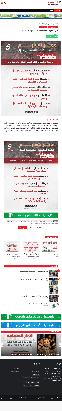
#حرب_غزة (26, 377)
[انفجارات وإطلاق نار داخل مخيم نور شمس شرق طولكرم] (53, 298)
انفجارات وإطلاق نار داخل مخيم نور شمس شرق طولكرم (35, 296)
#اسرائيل (37, 369)
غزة (33, 388)
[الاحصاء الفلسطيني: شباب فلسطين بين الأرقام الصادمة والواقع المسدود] (12, 246)
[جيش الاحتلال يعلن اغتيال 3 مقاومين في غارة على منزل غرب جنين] (53, 286)
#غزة (38, 382)
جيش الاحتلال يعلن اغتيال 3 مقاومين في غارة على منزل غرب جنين (32, 279)
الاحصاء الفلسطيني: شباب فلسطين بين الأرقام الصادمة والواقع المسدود (13, 254)
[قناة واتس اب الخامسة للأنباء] (31, 215)
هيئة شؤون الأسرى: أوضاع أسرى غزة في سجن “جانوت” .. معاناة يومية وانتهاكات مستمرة (31, 254)
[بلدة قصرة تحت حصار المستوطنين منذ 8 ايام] (50, 246)
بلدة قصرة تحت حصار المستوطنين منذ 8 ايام (50, 254)
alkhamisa (36, 385)
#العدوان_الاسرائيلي (35, 377)
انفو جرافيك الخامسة (44, 24)
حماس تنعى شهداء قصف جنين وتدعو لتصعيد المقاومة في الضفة (32, 304)
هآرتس (32, 223)
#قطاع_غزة (16, 221)
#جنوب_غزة (36, 221)
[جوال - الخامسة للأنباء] (31, 16)
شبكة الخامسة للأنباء (42, 398)
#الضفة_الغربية (36, 374)
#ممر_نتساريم (9, 221)
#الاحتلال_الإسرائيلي (35, 371)
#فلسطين (33, 382)
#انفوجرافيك (50, 221)
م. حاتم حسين (4, 398)
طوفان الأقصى (43, 27)
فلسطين (36, 223)
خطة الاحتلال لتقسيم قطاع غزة (45, 223)
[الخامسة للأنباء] (54, 3)
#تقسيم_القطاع (43, 221)
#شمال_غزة (30, 221)
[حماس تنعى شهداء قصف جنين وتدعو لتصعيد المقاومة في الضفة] (53, 305)
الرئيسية (55, 24)
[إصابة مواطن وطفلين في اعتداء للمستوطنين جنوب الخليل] (53, 273)
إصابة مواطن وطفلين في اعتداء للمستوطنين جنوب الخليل (41, 10)
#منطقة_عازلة (55, 223)
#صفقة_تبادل (36, 380)
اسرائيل (25, 385)
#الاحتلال (32, 369)
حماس (38, 388)
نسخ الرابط (22, 228)
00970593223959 (15, 370)
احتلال (31, 385)
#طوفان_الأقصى (23, 221)
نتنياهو (37, 391)
